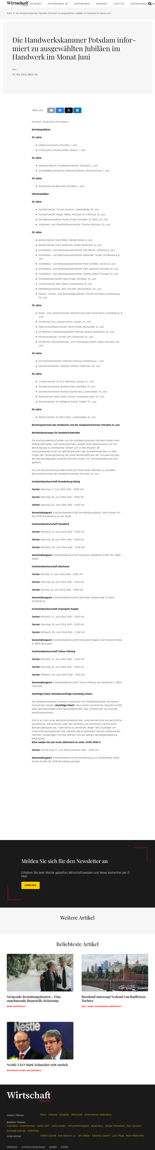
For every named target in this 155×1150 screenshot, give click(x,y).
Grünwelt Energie (16, 1130)
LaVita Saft (43, 1126)
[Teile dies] (60, 110)
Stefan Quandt (48, 1135)
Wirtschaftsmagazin (78, 1126)
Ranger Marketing (115, 1126)
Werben (53, 1147)
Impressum (12, 1147)
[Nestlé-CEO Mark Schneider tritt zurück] (40, 1050)
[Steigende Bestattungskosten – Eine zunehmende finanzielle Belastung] (40, 984)
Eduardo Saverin (101, 1135)
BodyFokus (97, 1126)
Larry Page (118, 1135)
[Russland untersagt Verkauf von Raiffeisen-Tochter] (115, 984)
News (43, 1114)
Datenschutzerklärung (33, 1147)
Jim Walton (84, 1135)
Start (9, 13)
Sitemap (64, 1147)
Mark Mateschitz (135, 1135)
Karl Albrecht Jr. (67, 1135)
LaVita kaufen (58, 1126)
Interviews (12, 1126)
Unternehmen (27, 1126)
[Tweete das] (69, 110)
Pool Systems (134, 1126)
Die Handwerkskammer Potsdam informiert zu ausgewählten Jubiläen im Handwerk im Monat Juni (63, 13)
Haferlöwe (33, 1130)
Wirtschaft (76, 1114)
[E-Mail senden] (51, 110)
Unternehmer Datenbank (98, 1114)
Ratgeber (64, 1114)
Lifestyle (52, 1114)
